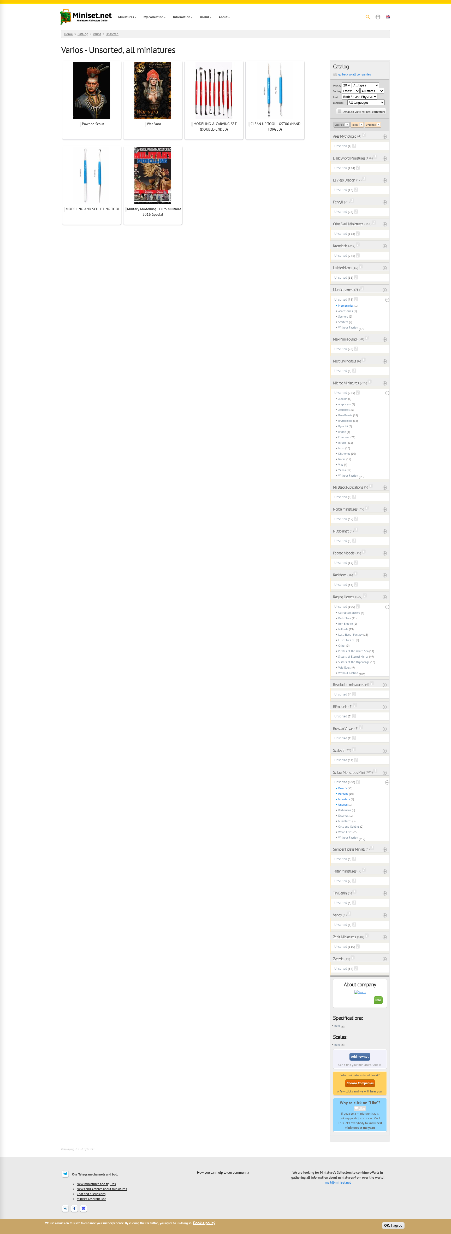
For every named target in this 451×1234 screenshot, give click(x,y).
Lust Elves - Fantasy (350, 634)
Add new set (360, 1056)
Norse (342, 459)
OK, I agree (393, 1225)
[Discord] (83, 1212)
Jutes (341, 448)
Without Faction (348, 327)
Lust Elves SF (346, 640)
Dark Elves (344, 618)
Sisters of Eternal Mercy (353, 656)
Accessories (345, 311)
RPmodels (340, 706)
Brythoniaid (345, 421)
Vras (340, 464)
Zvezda (338, 958)
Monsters (344, 799)
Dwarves (343, 815)
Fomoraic (344, 437)
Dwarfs (342, 788)
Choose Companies (360, 1083)
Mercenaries (346, 305)
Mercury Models (344, 361)
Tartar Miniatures (344, 871)
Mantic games (343, 289)
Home (68, 34)
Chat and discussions (91, 1194)
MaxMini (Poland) (345, 339)
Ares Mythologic (344, 136)
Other (342, 645)
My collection (153, 17)
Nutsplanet (340, 531)
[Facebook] (74, 1212)
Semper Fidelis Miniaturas (349, 849)
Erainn (342, 432)
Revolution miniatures (348, 684)
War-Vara (154, 123)
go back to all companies (354, 74)
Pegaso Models (343, 553)
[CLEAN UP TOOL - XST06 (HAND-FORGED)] (275, 118)
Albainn (342, 399)
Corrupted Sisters (349, 613)
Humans (343, 794)
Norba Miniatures (345, 509)
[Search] (368, 17)
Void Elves (344, 667)
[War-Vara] (152, 118)
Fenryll (338, 202)
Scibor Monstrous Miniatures (349, 772)
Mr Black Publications (348, 487)
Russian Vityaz (343, 728)
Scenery (343, 316)
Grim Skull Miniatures (348, 223)
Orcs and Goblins (348, 826)
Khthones (344, 453)
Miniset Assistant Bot (91, 1199)
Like (361, 1108)
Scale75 (338, 750)
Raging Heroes (343, 596)
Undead (343, 804)
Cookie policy (204, 1223)
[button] (378, 17)
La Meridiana (342, 267)
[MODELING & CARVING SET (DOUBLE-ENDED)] (214, 118)
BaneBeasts (345, 415)
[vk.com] (65, 1212)
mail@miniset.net (338, 1182)
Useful (204, 17)
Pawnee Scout (93, 123)
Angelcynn (344, 404)
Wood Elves (345, 832)
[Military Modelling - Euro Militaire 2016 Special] (152, 203)
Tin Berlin (340, 893)
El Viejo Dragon (344, 180)
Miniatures (126, 17)
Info (378, 1000)
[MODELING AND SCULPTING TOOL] (91, 203)
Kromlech (340, 245)
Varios (97, 34)
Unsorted (112, 34)
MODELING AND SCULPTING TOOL (93, 209)
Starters (343, 322)
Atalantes (344, 410)
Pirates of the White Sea (353, 651)
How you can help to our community (223, 1172)
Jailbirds (343, 629)
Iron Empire (345, 623)
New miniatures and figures (96, 1184)
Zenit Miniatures (344, 936)
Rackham (339, 574)
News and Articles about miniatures (102, 1189)
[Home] (85, 17)
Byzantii (343, 426)
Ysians (342, 470)
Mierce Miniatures (346, 383)
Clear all (339, 124)
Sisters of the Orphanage (354, 662)
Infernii (342, 443)
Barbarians (344, 810)
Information (181, 17)
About (223, 17)
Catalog (83, 34)
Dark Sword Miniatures (349, 158)
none (337, 1025)
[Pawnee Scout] (91, 118)
